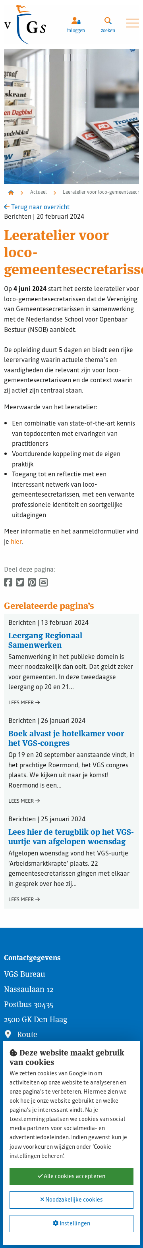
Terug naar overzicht (40, 208)
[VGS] (30, 24)
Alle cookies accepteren (74, 1176)
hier (16, 542)
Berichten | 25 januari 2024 (46, 820)
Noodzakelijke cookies (73, 1200)
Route (26, 1034)
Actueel (38, 192)
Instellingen (74, 1223)
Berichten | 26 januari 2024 (46, 722)
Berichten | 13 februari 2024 (48, 624)
